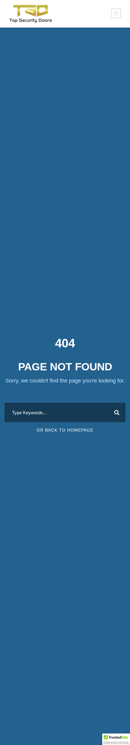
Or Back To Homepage (65, 430)
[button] (116, 739)
